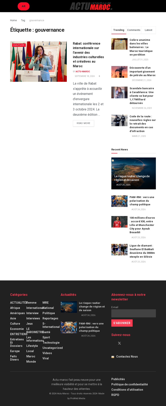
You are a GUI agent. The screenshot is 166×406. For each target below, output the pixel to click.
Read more (85, 123)
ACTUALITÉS (19, 302)
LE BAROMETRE (35, 330)
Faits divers (14, 358)
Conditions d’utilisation (127, 389)
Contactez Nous (127, 356)
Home (13, 20)
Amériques (17, 313)
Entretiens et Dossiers (17, 342)
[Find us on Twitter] (119, 343)
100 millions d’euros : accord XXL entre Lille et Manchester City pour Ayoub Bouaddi (142, 225)
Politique (49, 313)
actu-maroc (83, 71)
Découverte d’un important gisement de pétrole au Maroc (143, 71)
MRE (46, 302)
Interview (32, 313)
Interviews (33, 318)
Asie (13, 318)
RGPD (115, 395)
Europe (15, 351)
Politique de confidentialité (129, 384)
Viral (46, 358)
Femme (31, 302)
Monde (31, 361)
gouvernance (36, 20)
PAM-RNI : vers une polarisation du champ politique (142, 201)
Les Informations (35, 339)
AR (24, 6)
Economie (17, 328)
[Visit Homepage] (90, 6)
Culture (18, 45)
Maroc (30, 356)
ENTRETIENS (19, 334)
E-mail (114, 307)
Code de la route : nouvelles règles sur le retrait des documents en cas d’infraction (143, 124)
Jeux (29, 323)
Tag (23, 20)
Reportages (50, 318)
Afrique (15, 307)
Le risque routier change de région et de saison (92, 306)
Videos (47, 353)
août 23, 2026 (138, 237)
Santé (46, 332)
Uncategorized (53, 347)
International (35, 307)
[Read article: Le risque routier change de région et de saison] (69, 307)
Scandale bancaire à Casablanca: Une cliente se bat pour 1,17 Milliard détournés (142, 96)
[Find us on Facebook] (112, 343)
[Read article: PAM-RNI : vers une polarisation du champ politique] (119, 201)
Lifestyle (32, 345)
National (48, 307)
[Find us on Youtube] (126, 343)
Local (30, 351)
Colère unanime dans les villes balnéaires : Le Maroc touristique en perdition (141, 47)
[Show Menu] (12, 6)
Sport (46, 337)
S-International (51, 325)
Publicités (118, 379)
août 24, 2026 (123, 185)
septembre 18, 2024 (84, 76)
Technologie (51, 342)
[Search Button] (154, 6)
